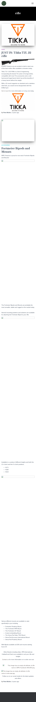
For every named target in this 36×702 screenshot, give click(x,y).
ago (15, 112)
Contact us (5, 659)
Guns (3, 49)
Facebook (16, 697)
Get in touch (5, 91)
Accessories (5, 145)
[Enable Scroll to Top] (32, 698)
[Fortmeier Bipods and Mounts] (18, 130)
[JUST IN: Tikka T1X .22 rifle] (18, 35)
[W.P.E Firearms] (4, 3)
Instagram (19, 697)
